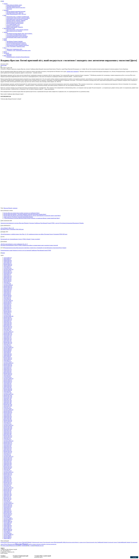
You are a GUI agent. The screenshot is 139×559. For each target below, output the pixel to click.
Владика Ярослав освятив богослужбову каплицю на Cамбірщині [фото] (21, 213)
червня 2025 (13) (7, 276)
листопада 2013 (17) (8, 456)
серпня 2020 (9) (7, 351)
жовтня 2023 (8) (7, 302)
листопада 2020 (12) (8, 347)
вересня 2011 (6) (7, 490)
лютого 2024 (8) (7, 296)
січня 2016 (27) (7, 422)
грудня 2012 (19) (7, 470)
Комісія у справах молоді (80, 542)
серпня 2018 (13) (7, 382)
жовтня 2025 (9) (7, 270)
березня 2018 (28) (7, 389)
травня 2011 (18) (7, 495)
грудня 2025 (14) (7, 268)
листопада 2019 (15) (8, 363)
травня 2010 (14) (7, 511)
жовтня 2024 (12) (7, 286)
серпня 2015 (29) (7, 429)
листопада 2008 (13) (8, 534)
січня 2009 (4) (6, 532)
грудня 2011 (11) (7, 486)
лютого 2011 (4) (7, 499)
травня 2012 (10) (7, 480)
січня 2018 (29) (7, 391)
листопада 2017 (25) (8, 394)
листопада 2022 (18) (8, 316)
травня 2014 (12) (7, 448)
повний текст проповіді (72, 71)
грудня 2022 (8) (7, 315)
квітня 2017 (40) (7, 403)
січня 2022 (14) (7, 329)
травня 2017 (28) (7, 402)
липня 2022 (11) (7, 321)
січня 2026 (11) (7, 266)
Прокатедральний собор (91, 542)
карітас (30, 544)
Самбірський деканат (102, 542)
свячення (15, 208)
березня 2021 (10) (7, 342)
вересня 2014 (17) (7, 443)
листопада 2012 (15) (8, 472)
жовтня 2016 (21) (7, 411)
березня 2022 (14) (7, 326)
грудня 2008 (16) (7, 533)
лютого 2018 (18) (7, 390)
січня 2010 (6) (6, 516)
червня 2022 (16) (7, 322)
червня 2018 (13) (7, 385)
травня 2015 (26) (7, 433)
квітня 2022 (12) (7, 325)
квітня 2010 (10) (7, 512)
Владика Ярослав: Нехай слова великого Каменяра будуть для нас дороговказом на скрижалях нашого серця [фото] (32, 215)
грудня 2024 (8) (7, 283)
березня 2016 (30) (7, 420)
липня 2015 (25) (7, 430)
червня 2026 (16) (7, 260)
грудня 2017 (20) (7, 392)
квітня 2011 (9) (7, 496)
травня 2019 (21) (7, 370)
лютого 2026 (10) (7, 265)
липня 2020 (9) (7, 352)
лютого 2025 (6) (7, 281)
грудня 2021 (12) (7, 330)
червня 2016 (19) (7, 416)
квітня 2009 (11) (7, 528)
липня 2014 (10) (7, 446)
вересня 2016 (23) (7, 412)
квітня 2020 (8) (7, 356)
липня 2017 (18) (7, 399)
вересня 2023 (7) (7, 303)
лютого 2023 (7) (7, 312)
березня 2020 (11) (7, 357)
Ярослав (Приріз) (8, 208)
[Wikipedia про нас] (39, 545)
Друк (2, 65)
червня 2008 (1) (7, 538)
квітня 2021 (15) (7, 341)
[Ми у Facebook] (22, 545)
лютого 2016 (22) (7, 421)
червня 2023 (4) (7, 307)
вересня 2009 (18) (7, 521)
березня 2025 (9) (7, 279)
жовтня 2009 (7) (7, 520)
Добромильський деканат (37, 542)
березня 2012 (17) (7, 482)
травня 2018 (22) (7, 386)
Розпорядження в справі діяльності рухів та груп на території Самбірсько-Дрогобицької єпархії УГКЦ (26, 250)
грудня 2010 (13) (7, 502)
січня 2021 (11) (7, 344)
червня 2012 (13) (7, 478)
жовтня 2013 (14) (7, 457)
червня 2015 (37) (7, 431)
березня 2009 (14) (7, 529)
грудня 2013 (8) (7, 455)
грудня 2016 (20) (7, 408)
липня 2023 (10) (7, 305)
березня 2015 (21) (7, 435)
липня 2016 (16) (7, 415)
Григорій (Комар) (27, 542)
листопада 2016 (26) (8, 409)
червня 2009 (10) (7, 525)
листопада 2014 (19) (8, 441)
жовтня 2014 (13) (7, 442)
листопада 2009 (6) (8, 519)
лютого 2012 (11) (7, 483)
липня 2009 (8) (7, 524)
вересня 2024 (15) (7, 287)
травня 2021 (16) (7, 339)
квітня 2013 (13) (7, 465)
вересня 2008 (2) (7, 537)
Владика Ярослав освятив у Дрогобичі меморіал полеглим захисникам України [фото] (24, 214)
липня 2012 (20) (7, 477)
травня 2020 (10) (7, 355)
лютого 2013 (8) (7, 468)
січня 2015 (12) (7, 438)
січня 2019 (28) (7, 376)
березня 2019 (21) (7, 373)
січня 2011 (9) (6, 500)
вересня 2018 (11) (7, 381)
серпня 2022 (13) (7, 320)
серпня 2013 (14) (7, 460)
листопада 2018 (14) (8, 378)
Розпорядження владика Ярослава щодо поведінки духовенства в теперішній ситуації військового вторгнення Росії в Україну (35, 247)
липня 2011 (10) (7, 493)
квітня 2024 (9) (7, 294)
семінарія (43, 544)
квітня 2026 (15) (7, 263)
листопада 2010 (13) (8, 503)
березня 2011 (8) (7, 498)
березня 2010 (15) (7, 513)
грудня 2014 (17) (7, 439)
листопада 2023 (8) (8, 300)
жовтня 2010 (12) (7, 504)
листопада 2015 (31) (8, 425)
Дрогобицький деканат (48, 542)
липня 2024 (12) (7, 290)
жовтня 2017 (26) (7, 395)
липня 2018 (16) (7, 383)
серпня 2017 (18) (7, 398)
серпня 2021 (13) (7, 335)
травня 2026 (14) (7, 261)
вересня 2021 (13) (7, 334)
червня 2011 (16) (7, 494)
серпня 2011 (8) (7, 491)
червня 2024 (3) (7, 291)
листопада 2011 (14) (8, 487)
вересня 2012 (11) (7, 474)
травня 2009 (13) (7, 526)
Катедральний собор (60, 542)
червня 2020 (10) (7, 354)
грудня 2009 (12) (7, 517)
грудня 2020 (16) (7, 346)
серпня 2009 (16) (7, 522)
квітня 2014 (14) (7, 450)
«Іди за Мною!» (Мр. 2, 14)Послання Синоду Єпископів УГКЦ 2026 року (12, 228)
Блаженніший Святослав (6, 542)
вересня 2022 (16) (7, 318)
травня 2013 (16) (7, 464)
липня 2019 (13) (7, 368)
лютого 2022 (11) (7, 328)
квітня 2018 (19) (7, 387)
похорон (34, 544)
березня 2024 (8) (7, 295)
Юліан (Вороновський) (9, 544)
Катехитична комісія (70, 542)
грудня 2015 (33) (7, 424)
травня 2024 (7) (7, 292)
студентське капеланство (51, 544)
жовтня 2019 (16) (7, 364)
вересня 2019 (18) (7, 365)
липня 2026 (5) (7, 259)
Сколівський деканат (112, 542)
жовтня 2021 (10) (7, 333)
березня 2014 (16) (7, 451)
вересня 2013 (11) (7, 459)
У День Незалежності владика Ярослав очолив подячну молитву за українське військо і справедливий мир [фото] (31, 218)
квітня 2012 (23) (7, 481)
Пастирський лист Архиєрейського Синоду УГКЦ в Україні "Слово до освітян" (20, 239)
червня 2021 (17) (7, 338)
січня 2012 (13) (7, 485)
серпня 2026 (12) (7, 257)
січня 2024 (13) (7, 298)
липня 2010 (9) (7, 508)
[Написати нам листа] (13, 545)
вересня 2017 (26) (7, 396)
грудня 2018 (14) (7, 377)
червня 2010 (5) (7, 509)
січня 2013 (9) (6, 469)
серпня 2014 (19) (7, 444)
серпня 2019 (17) (7, 366)
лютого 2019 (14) (7, 374)
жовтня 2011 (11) (7, 489)
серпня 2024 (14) (7, 289)
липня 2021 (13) (7, 337)
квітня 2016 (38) (7, 418)
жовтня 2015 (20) (7, 426)
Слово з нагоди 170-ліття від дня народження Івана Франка (18, 216)
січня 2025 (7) (6, 282)
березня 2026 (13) (7, 264)
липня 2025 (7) (7, 274)
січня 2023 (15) (7, 313)
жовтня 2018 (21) (7, 379)
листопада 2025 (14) (8, 269)
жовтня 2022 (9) (7, 317)
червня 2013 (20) (7, 463)
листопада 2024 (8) (8, 285)
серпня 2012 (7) (7, 476)
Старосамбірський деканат (124, 542)
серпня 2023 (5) (7, 304)
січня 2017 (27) (7, 407)
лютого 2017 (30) (7, 405)
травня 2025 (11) (7, 277)
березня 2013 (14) (7, 467)
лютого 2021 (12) (7, 343)
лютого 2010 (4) (7, 515)
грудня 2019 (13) (7, 361)
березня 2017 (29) (7, 404)
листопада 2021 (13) (8, 331)
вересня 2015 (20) (7, 428)
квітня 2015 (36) (7, 434)
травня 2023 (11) (7, 308)
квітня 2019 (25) (7, 372)
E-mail (4, 65)
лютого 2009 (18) (7, 530)
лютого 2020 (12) (7, 359)
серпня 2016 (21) (7, 413)
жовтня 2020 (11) (7, 348)
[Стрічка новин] (5, 545)
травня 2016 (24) (7, 417)
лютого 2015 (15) (7, 437)
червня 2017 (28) (7, 400)
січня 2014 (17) (7, 454)
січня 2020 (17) (7, 360)
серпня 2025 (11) (7, 273)
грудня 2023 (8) (7, 299)
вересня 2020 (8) (7, 350)
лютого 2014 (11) (7, 452)
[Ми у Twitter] (30, 545)
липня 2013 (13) (7, 461)
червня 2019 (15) (7, 369)
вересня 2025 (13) (7, 272)
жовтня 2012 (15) (7, 473)
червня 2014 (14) (7, 447)
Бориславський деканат (17, 542)
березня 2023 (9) (7, 311)
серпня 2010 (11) (7, 507)
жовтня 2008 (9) (7, 535)
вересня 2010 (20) (7, 506)
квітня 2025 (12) (7, 278)
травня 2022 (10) (7, 324)
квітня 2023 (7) (7, 309)
